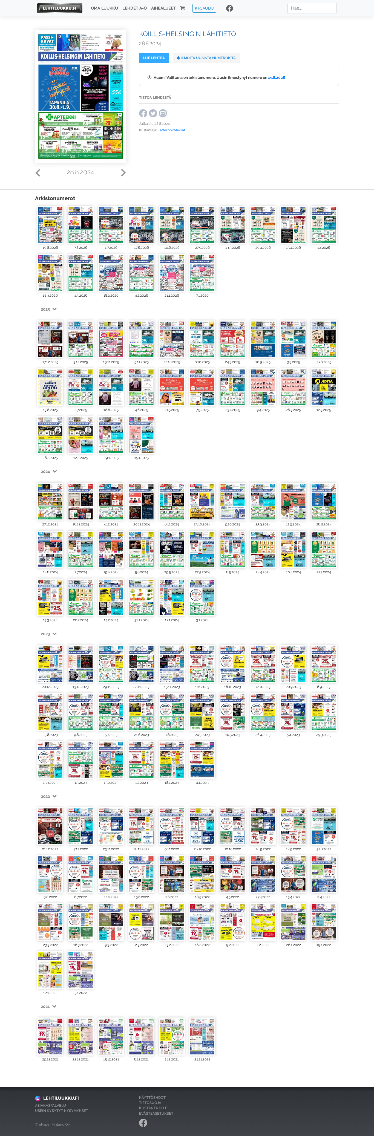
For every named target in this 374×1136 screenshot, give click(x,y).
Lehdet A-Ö (134, 8)
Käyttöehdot (152, 1097)
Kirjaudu (204, 8)
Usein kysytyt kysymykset (61, 1111)
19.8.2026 (276, 77)
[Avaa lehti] (50, 225)
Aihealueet (163, 8)
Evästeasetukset (156, 1113)
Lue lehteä (154, 58)
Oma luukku (104, 8)
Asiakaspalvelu (50, 1105)
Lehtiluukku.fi (61, 1098)
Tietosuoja (150, 1103)
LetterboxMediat (171, 130)
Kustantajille (153, 1108)
